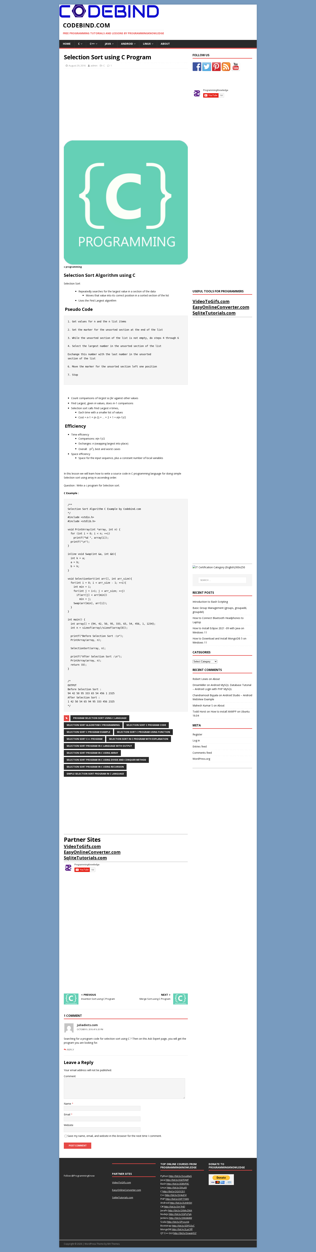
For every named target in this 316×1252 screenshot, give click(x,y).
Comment (70, 1076)
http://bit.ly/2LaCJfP (182, 1229)
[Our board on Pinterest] (216, 66)
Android (127, 43)
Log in (196, 740)
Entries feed (200, 746)
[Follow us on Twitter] (206, 66)
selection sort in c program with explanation (138, 739)
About (165, 43)
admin (94, 65)
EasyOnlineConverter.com (92, 852)
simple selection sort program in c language (95, 773)
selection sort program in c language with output (99, 745)
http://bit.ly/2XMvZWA (180, 1210)
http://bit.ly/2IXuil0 (177, 1187)
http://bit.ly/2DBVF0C (178, 1183)
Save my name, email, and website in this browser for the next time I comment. (114, 1136)
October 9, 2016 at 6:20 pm (90, 1029)
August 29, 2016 (77, 65)
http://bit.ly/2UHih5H (181, 1202)
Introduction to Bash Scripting (210, 601)
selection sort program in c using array (92, 752)
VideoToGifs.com (82, 846)
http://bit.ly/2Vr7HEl (174, 1206)
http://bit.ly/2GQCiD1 (173, 1191)
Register (197, 734)
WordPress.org (201, 758)
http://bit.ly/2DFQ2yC (183, 1225)
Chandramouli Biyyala (205, 695)
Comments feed (202, 752)
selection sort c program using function (143, 732)
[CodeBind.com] (109, 15)
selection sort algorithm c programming (93, 725)
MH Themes (113, 1243)
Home (67, 43)
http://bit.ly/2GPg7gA (180, 1214)
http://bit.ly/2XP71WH (177, 1199)
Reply (70, 1049)
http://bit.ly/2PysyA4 (178, 1221)
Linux (147, 43)
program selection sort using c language (100, 718)
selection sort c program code (146, 725)
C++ (92, 43)
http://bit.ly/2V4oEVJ (176, 1195)
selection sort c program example (88, 732)
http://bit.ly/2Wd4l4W (180, 1218)
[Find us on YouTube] (235, 66)
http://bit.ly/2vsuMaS (180, 1176)
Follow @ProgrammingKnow (79, 1175)
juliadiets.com (87, 1025)
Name (68, 1103)
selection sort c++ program (84, 739)
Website (68, 1125)
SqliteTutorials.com (85, 858)
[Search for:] (222, 580)
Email (67, 1114)
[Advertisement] (126, 106)
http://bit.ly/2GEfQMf (177, 1180)
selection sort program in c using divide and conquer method (106, 759)
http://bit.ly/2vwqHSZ (184, 1233)
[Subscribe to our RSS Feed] (226, 66)
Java (108, 43)
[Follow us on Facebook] (197, 66)
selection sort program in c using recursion (95, 766)
